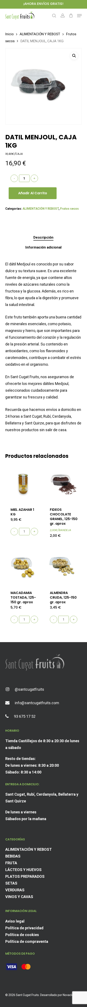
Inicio (9, 34)
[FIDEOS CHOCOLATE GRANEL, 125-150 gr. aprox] (64, 483)
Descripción (43, 237)
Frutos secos (69, 208)
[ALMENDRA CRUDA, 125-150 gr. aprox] (64, 566)
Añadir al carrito (32, 193)
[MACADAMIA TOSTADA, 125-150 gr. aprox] (24, 566)
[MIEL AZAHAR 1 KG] (24, 483)
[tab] (43, 237)
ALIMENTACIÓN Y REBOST (40, 34)
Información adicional (43, 247)
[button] (79, 16)
